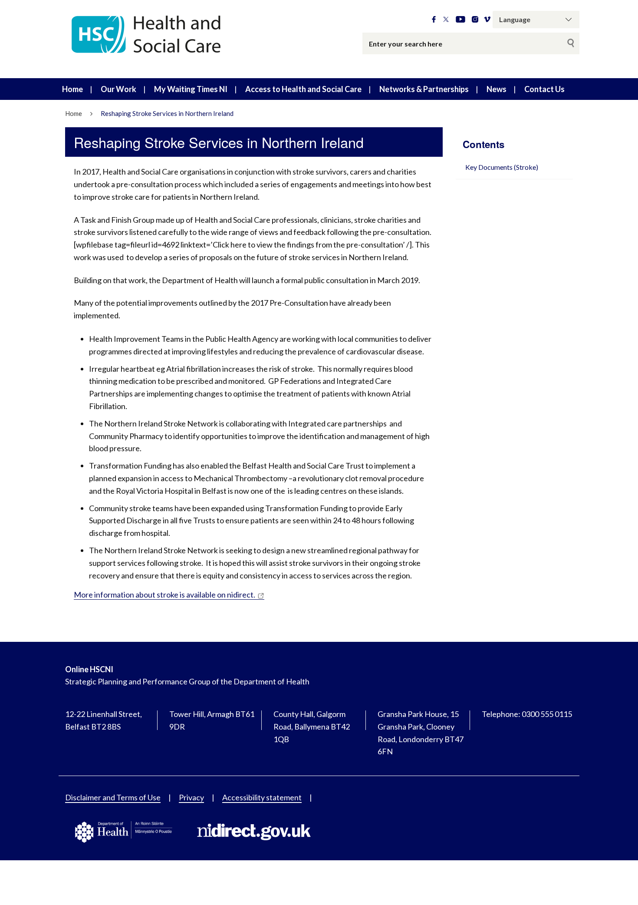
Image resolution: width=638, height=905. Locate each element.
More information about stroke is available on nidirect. (164, 594)
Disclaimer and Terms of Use (113, 797)
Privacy (191, 797)
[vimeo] (487, 19)
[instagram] (475, 19)
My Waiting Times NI (190, 89)
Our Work (118, 89)
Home (72, 89)
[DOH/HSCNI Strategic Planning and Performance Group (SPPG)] (167, 39)
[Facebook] (433, 19)
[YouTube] (460, 19)
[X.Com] (446, 19)
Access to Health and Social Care (303, 89)
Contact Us (544, 89)
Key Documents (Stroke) (501, 167)
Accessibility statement (262, 797)
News (496, 89)
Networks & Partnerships (424, 89)
